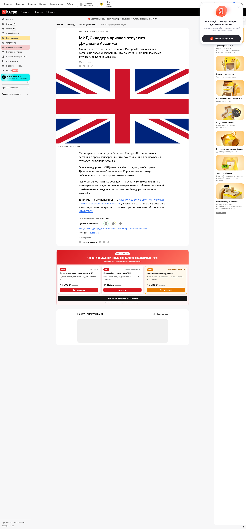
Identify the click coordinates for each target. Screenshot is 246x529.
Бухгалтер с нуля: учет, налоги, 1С (76, 273)
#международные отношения (101, 228)
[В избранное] (88, 66)
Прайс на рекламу (9, 523)
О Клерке (50, 12)
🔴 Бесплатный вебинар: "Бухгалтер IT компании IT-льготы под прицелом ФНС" (122, 19)
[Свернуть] (243, 527)
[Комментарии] (80, 66)
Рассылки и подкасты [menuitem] (11, 94)
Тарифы (39, 12)
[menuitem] (15, 19)
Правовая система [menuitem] (10, 88)
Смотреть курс (79, 290)
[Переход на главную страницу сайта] (9, 12)
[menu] (16, 49)
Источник (84, 233)
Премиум (25, 12)
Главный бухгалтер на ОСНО (117, 273)
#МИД (82, 228)
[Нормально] (113, 223)
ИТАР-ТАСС (86, 211)
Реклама (21, 523)
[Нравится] (84, 66)
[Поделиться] (92, 66)
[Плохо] (120, 223)
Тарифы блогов (8, 526)
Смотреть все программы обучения (122, 298)
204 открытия (85, 238)
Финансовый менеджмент (160, 273)
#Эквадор (122, 228)
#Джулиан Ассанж (138, 228)
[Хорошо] (106, 223)
